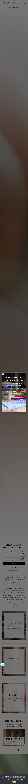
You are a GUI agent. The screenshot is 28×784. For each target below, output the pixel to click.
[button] (2, 664)
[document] (14, 392)
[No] (25, 779)
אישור (14, 781)
